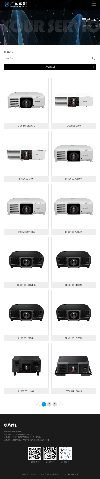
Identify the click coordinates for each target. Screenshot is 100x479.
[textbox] (50, 58)
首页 (84, 26)
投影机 (97, 26)
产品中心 (91, 26)
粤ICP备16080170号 (71, 474)
